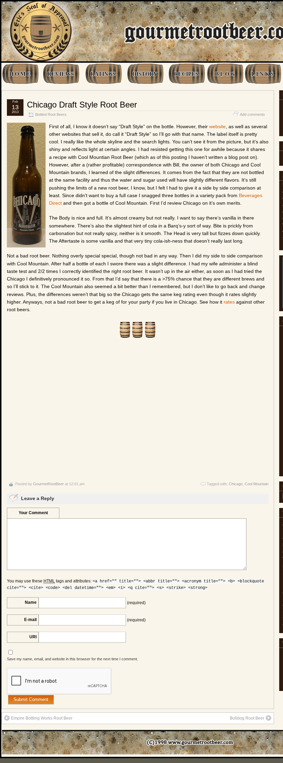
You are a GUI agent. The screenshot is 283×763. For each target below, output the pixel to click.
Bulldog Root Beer (247, 718)
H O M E (20, 74)
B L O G (225, 74)
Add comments (252, 114)
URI (33, 636)
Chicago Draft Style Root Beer (82, 104)
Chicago (236, 484)
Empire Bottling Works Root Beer (41, 718)
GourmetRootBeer (48, 484)
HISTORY (144, 74)
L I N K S (262, 74)
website (217, 126)
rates (229, 302)
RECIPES (186, 74)
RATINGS (103, 74)
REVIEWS (60, 74)
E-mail (30, 619)
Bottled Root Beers (51, 114)
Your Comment (33, 512)
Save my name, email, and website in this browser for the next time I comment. (72, 659)
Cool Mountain (257, 484)
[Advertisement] (138, 410)
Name (31, 602)
